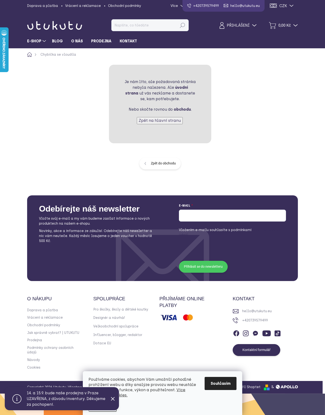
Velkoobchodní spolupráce (115, 326)
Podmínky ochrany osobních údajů (50, 350)
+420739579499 (255, 320)
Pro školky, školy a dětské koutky (120, 309)
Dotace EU (102, 343)
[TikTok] (277, 332)
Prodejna (34, 340)
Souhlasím (221, 383)
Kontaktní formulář (256, 350)
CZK (283, 6)
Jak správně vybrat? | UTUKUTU (53, 333)
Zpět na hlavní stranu (160, 120)
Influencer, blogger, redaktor (117, 335)
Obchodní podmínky (124, 6)
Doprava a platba (42, 6)
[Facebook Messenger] (255, 332)
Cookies (33, 368)
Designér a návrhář (109, 318)
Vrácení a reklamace (83, 6)
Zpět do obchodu (163, 163)
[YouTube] (266, 332)
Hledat (182, 25)
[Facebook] (236, 332)
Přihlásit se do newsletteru (203, 266)
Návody (33, 360)
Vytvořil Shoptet (246, 387)
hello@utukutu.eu (257, 311)
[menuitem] (37, 41)
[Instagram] (245, 332)
